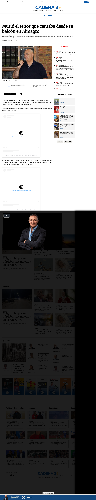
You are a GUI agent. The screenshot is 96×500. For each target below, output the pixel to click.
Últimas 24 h (44, 2)
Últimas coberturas (35, 2)
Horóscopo (60, 2)
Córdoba (48, 10)
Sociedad (5, 22)
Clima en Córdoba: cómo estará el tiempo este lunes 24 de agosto (65, 53)
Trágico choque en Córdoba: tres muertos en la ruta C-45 (65, 84)
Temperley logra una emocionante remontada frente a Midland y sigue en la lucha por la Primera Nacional (65, 76)
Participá (87, 2)
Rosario (55, 10)
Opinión (22, 2)
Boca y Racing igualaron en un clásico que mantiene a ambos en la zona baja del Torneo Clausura (65, 68)
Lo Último (35, 10)
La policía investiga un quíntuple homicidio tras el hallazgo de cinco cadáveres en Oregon (65, 91)
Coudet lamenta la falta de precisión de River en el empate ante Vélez (64, 60)
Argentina (41, 10)
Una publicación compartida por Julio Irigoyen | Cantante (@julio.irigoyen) (21, 155)
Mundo (61, 10)
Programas (27, 2)
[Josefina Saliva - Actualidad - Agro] (56, 101)
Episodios (62, 102)
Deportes (12, 2)
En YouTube (50, 2)
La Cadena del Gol (62, 65)
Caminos (17, 2)
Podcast (60, 142)
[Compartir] (21, 94)
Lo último (64, 47)
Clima (55, 2)
